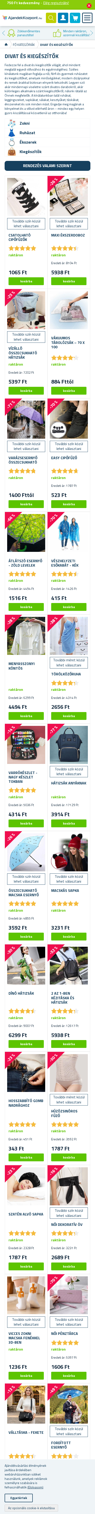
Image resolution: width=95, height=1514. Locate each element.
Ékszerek (28, 142)
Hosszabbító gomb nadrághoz (26, 1103)
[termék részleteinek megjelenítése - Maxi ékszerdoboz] (69, 197)
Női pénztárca (64, 1333)
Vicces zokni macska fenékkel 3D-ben (24, 1338)
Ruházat (27, 133)
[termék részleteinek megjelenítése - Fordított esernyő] (69, 1405)
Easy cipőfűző (64, 458)
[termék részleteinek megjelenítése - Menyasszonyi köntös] (26, 636)
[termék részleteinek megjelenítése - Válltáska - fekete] (26, 1405)
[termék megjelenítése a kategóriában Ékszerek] (11, 142)
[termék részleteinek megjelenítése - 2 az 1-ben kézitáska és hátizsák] (69, 965)
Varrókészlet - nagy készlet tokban (23, 777)
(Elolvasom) (35, 1487)
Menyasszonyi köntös (22, 666)
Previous (3, 33)
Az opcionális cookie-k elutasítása (31, 1507)
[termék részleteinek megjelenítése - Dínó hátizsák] (26, 965)
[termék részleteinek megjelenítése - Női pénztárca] (69, 1295)
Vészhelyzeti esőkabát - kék (64, 563)
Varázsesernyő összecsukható (23, 460)
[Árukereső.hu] (23, 33)
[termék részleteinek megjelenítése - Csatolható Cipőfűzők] (26, 197)
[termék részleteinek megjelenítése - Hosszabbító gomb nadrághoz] (26, 1073)
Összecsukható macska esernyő (24, 892)
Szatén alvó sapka (26, 1214)
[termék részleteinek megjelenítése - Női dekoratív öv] (69, 1186)
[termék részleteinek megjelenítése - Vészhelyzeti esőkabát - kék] (69, 533)
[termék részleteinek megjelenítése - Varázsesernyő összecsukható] (26, 420)
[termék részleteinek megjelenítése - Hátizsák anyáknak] (69, 745)
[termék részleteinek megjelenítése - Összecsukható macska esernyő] (26, 852)
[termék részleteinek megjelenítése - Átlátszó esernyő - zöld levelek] (26, 533)
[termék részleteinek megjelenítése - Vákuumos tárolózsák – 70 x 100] (69, 310)
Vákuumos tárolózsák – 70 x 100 (68, 342)
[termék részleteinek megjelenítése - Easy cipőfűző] (69, 420)
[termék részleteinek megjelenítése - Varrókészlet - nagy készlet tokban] (26, 745)
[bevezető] (6, 44)
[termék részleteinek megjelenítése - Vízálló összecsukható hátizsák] (26, 310)
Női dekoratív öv (67, 1224)
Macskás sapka (65, 890)
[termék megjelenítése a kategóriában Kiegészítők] (11, 151)
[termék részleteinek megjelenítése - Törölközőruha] (69, 636)
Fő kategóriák (24, 44)
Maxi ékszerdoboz (68, 235)
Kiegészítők (31, 151)
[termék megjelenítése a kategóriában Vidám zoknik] (11, 123)
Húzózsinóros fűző (64, 1113)
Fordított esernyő (61, 1445)
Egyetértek (18, 1497)
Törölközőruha (66, 674)
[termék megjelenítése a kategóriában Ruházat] (11, 132)
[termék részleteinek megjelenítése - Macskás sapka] (69, 852)
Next (91, 33)
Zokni (25, 123)
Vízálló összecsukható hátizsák (23, 353)
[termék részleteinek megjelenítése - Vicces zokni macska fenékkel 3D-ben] (26, 1295)
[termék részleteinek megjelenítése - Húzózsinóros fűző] (69, 1073)
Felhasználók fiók (63, 22)
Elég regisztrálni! (56, 3)
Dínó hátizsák (21, 993)
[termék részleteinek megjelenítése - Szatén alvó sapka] (26, 1186)
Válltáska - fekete (26, 1432)
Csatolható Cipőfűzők (20, 237)
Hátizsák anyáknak (68, 783)
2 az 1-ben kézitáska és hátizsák (62, 998)
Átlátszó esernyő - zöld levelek (25, 563)
